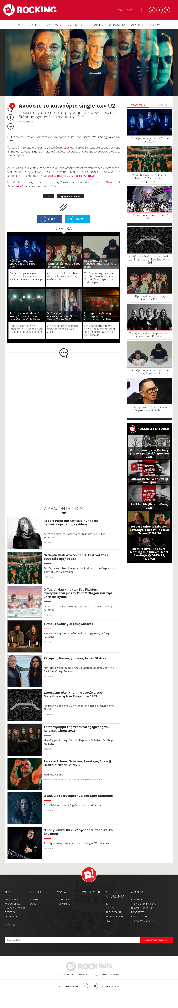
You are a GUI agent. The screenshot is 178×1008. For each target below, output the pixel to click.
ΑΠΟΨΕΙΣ (137, 25)
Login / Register (124, 10)
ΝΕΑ (20, 25)
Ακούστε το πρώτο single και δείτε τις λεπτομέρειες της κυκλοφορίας (63, 276)
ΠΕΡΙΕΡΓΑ (10, 912)
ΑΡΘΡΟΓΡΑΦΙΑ (113, 912)
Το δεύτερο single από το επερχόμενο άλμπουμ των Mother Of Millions (26, 316)
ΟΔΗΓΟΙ (110, 908)
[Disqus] (63, 394)
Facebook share (10, 117)
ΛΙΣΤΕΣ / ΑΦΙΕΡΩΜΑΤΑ (109, 25)
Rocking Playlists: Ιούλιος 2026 (149, 506)
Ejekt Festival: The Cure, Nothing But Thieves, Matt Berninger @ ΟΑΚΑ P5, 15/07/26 (149, 553)
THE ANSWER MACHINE (143, 920)
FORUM (155, 25)
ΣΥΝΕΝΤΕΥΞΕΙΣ (78, 25)
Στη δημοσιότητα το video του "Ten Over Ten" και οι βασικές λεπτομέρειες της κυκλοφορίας (99, 278)
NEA (7, 892)
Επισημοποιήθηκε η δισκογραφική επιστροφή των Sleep (98, 316)
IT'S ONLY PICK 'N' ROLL (143, 908)
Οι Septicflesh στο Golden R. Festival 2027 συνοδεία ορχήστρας (149, 178)
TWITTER (95, 986)
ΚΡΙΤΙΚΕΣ (35, 25)
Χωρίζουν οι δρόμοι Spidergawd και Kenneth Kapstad (149, 334)
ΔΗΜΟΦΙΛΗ (160, 105)
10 (107, 903)
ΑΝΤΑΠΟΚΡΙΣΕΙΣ (63, 899)
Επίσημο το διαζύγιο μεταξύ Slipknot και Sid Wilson (149, 408)
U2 (49, 196)
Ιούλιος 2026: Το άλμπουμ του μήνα (149, 480)
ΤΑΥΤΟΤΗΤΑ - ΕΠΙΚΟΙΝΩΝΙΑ (68, 986)
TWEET (79, 219)
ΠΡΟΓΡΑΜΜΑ (62, 903)
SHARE (51, 219)
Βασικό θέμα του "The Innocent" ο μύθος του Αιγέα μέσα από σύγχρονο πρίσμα (26, 328)
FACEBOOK (85, 986)
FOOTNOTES (137, 912)
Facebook (159, 10)
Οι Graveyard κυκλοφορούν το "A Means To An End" (60, 316)
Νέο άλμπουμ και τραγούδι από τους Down (22, 264)
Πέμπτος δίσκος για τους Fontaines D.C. (63, 265)
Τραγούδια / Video (70, 196)
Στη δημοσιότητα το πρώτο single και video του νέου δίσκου (63, 328)
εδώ (66, 147)
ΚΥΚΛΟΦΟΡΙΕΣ (12, 903)
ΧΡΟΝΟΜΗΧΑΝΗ (114, 916)
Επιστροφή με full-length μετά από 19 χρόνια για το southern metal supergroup (26, 276)
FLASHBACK (112, 920)
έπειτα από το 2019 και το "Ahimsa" (71, 176)
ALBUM (34, 899)
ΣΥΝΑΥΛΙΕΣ (54, 25)
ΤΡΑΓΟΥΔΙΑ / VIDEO (15, 908)
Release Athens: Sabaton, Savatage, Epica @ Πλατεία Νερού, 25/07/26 (149, 530)
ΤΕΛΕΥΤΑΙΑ (138, 105)
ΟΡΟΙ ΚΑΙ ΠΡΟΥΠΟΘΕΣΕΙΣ (111, 986)
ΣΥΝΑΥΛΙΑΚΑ (11, 899)
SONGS (34, 903)
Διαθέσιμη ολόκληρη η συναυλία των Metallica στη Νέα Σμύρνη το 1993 (149, 259)
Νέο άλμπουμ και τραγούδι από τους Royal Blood (100, 264)
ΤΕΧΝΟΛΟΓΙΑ (11, 916)
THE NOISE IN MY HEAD (143, 903)
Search (152, 10)
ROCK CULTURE (139, 916)
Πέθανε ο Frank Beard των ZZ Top (149, 216)
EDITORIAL (136, 899)
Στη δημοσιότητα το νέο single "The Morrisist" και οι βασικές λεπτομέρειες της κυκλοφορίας (99, 330)
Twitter (167, 10)
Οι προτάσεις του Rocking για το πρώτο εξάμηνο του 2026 (149, 453)
